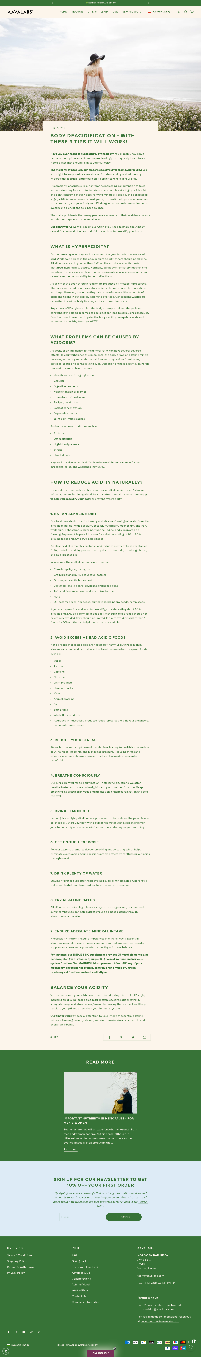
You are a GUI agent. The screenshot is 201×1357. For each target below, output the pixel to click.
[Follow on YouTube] (23, 1332)
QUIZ (115, 12)
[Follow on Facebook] (8, 1332)
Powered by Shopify (87, 1345)
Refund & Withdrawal (20, 1267)
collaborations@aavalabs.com (160, 1321)
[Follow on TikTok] (31, 1332)
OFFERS (92, 12)
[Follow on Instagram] (16, 1332)
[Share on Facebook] (109, 1037)
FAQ (75, 1255)
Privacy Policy (16, 1272)
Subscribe (124, 1217)
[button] (5, 1351)
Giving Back (79, 1261)
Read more (71, 1149)
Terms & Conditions (19, 1255)
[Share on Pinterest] (133, 1037)
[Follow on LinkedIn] (39, 1332)
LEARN (105, 12)
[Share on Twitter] (121, 1037)
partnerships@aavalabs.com (155, 1309)
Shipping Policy (17, 1261)
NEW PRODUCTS (131, 12)
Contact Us (79, 1296)
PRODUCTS (77, 12)
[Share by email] (145, 1037)
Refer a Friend (81, 1284)
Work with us (80, 1290)
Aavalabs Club (81, 1272)
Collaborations (81, 1278)
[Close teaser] (114, 1348)
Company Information (86, 1302)
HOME (63, 12)
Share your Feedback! (85, 1267)
